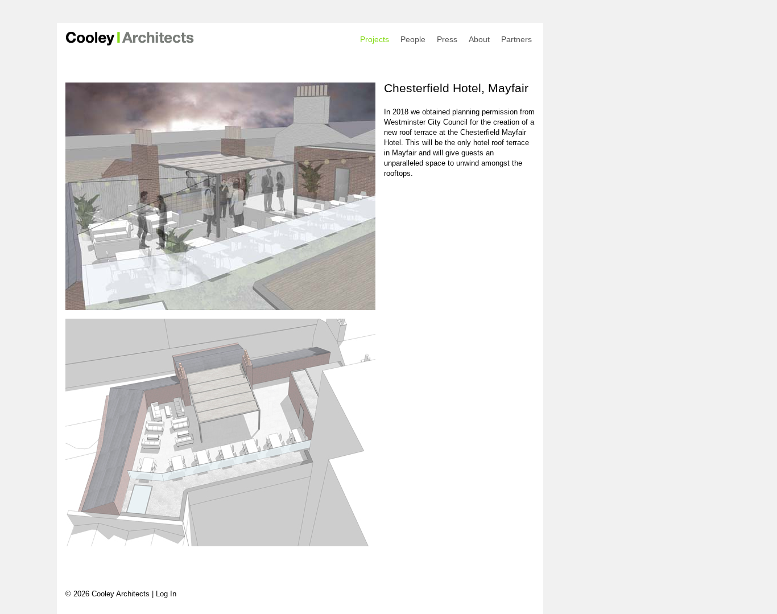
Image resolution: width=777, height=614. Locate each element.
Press (447, 39)
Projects (374, 39)
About (479, 39)
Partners (516, 39)
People (412, 39)
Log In (166, 594)
